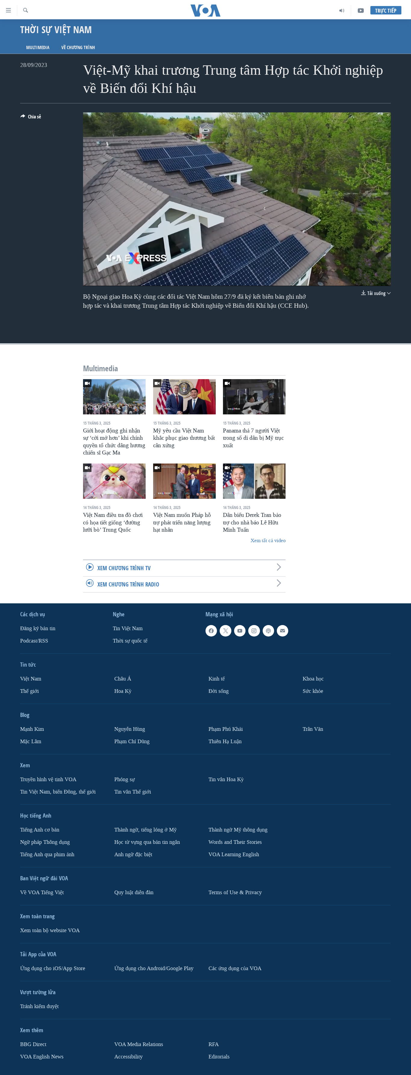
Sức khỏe (313, 691)
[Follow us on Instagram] (254, 631)
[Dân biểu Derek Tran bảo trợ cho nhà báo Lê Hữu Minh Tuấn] (254, 481)
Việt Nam (30, 678)
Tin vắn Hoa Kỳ (226, 779)
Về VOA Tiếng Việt (42, 892)
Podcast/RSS (34, 640)
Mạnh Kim (32, 729)
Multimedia (37, 47)
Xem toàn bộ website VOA (50, 930)
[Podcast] (268, 631)
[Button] (30, 118)
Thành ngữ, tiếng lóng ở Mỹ (145, 829)
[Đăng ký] (282, 631)
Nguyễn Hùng (129, 729)
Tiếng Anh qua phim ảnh (47, 854)
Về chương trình (78, 47)
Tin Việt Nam (128, 628)
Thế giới (29, 691)
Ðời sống (219, 691)
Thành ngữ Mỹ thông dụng (238, 829)
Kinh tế (217, 678)
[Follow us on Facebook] (211, 631)
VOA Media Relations (138, 1044)
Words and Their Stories (235, 841)
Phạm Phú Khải (226, 729)
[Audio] (342, 10)
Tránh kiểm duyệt (39, 1006)
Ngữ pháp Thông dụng (45, 841)
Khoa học (313, 678)
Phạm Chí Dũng (132, 741)
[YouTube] (360, 10)
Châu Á (122, 678)
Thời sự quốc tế (130, 640)
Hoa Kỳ (122, 691)
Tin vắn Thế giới (132, 791)
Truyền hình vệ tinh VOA (48, 779)
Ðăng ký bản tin (37, 628)
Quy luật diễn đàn (133, 892)
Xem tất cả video (268, 540)
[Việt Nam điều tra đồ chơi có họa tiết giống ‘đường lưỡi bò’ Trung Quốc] (114, 481)
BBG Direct (33, 1044)
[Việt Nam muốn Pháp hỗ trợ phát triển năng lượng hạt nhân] (184, 481)
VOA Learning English (234, 854)
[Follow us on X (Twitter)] (225, 631)
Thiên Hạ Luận (225, 741)
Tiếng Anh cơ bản (39, 829)
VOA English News (41, 1056)
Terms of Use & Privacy (235, 892)
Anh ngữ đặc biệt (133, 854)
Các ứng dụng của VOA (235, 968)
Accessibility (128, 1056)
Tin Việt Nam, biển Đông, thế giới (58, 791)
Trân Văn (313, 729)
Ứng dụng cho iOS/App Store (52, 968)
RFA (214, 1044)
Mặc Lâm (30, 741)
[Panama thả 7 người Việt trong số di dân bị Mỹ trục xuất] (254, 396)
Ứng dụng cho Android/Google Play (153, 968)
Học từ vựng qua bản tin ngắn (147, 841)
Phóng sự (124, 779)
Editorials (219, 1056)
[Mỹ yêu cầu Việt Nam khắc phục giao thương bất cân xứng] (184, 396)
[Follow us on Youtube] (240, 631)
